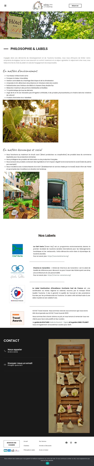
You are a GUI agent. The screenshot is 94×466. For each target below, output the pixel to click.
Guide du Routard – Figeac (59, 322)
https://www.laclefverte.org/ (58, 256)
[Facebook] (66, 443)
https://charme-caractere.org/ (59, 275)
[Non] (92, 461)
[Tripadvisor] (76, 443)
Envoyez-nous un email (20, 363)
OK (47, 463)
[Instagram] (71, 443)
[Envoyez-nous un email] (5, 363)
